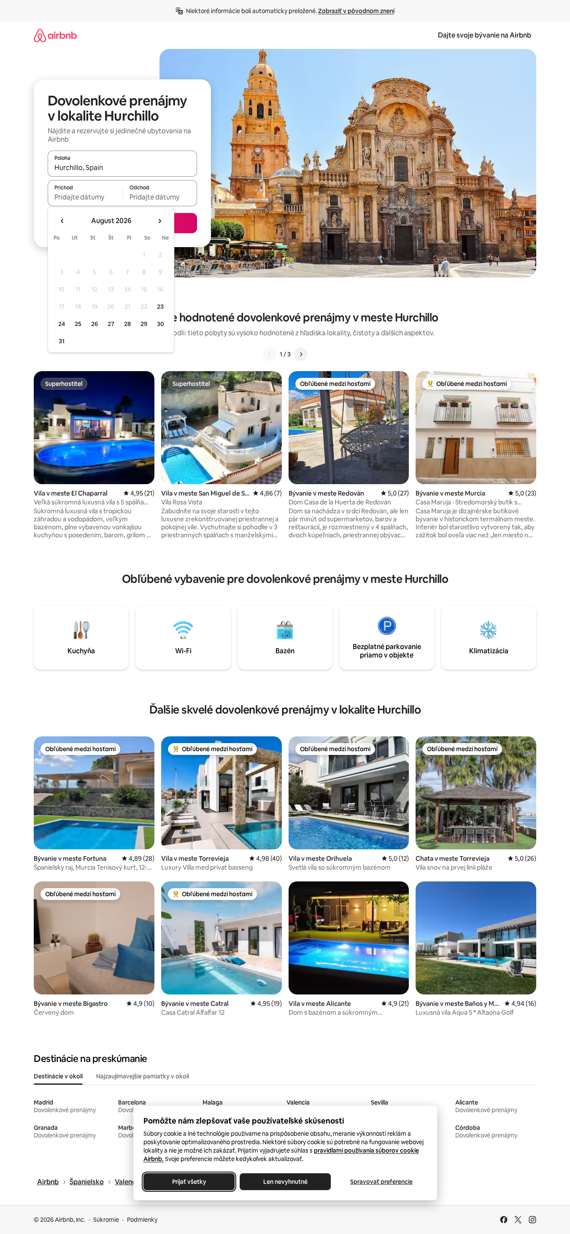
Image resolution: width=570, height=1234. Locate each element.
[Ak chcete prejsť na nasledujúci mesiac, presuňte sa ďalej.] (159, 221)
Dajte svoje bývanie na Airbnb (484, 35)
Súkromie (106, 1219)
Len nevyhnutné (285, 1182)
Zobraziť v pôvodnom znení (356, 11)
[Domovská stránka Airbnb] (55, 35)
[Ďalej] (301, 354)
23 (160, 306)
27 (111, 324)
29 (143, 324)
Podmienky (142, 1219)
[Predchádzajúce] (269, 354)
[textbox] (85, 197)
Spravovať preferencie (381, 1182)
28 (127, 324)
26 (94, 324)
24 (61, 324)
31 (62, 341)
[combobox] (122, 167)
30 (160, 324)
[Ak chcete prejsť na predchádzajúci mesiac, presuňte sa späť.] (62, 221)
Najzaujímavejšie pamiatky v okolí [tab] (142, 1076)
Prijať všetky (189, 1182)
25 (78, 324)
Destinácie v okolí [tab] (58, 1076)
